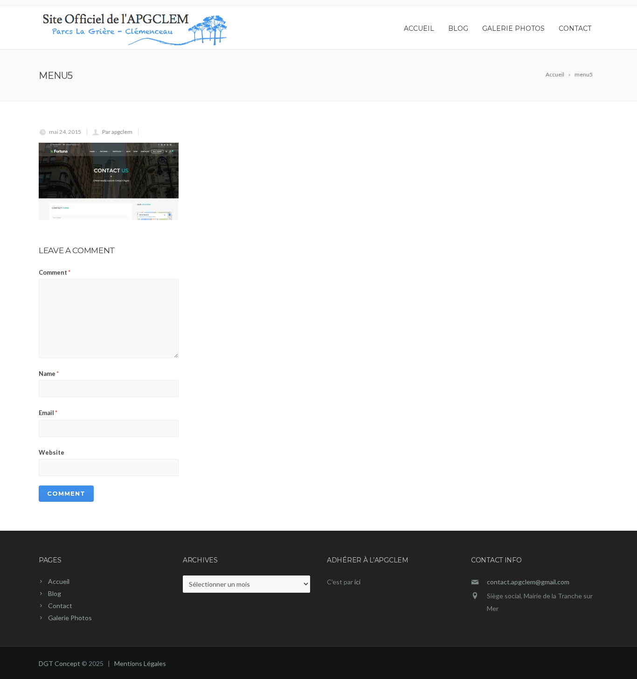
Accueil (419, 28)
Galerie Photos (513, 28)
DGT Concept (59, 663)
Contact (575, 28)
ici (357, 582)
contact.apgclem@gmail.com (528, 582)
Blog (458, 28)
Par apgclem (117, 131)
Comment (54, 272)
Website (51, 452)
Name (49, 373)
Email (48, 412)
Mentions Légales (140, 663)
